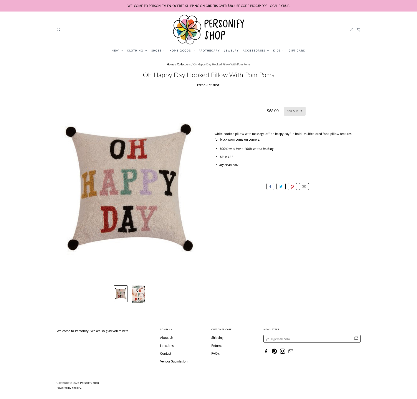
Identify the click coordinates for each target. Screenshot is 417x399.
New (116, 50)
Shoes (157, 50)
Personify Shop (208, 85)
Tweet (281, 186)
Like (270, 186)
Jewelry (231, 50)
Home (170, 64)
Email (304, 186)
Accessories (254, 50)
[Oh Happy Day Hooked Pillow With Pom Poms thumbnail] (120, 294)
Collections (184, 64)
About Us (167, 337)
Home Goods (180, 50)
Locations (167, 345)
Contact (165, 353)
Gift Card (297, 50)
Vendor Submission (173, 361)
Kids (277, 50)
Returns (216, 345)
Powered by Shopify (68, 387)
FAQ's (215, 353)
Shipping (217, 337)
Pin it (292, 186)
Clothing (135, 50)
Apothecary (209, 50)
